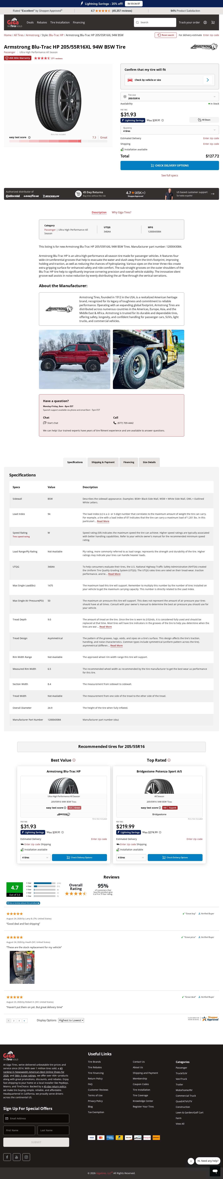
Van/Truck (181, 1078)
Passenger (9, 52)
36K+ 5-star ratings (25, 1075)
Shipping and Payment (145, 1072)
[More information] (74, 760)
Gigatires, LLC (104, 1173)
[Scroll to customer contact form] (212, 194)
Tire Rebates (95, 1067)
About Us (138, 1067)
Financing (79, 22)
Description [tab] (99, 212)
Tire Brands (94, 1061)
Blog (90, 1106)
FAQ (90, 1084)
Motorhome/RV (184, 1090)
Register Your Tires (143, 1106)
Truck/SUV (181, 1073)
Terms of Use (95, 1095)
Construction (183, 1106)
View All (180, 1123)
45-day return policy (55, 1086)
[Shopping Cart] (213, 22)
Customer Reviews (98, 1089)
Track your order (189, 22)
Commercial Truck (186, 1095)
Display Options (46, 1020)
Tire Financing (96, 1072)
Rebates (42, 22)
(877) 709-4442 (126, 422)
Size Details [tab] (149, 462)
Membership (140, 1078)
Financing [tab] (128, 462)
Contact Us (139, 1061)
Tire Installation (60, 22)
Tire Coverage (140, 1095)
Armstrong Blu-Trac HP (64, 771)
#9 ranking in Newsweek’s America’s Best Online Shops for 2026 (33, 1072)
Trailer (179, 1084)
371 (57, 58)
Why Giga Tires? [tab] (121, 212)
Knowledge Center (143, 1101)
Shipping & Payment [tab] (103, 462)
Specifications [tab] (75, 462)
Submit (36, 1142)
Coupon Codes (141, 1084)
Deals (30, 22)
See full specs (169, 175)
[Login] (205, 22)
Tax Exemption (96, 1112)
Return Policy (95, 1078)
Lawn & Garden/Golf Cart (189, 1112)
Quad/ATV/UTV (184, 1101)
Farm (178, 1118)
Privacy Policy (95, 1101)
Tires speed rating (21, 536)
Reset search (168, 35)
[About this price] (162, 120)
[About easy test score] (29, 137)
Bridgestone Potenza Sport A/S (159, 771)
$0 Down (206, 119)
